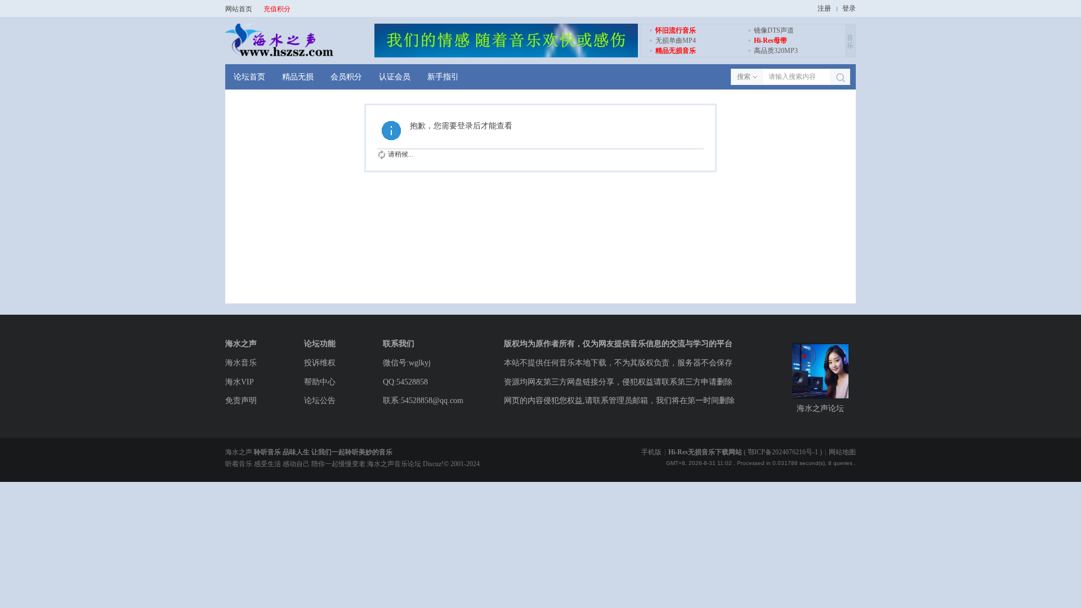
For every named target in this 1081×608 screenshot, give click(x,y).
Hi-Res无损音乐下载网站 (705, 452)
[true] (840, 77)
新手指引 (443, 77)
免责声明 (241, 400)
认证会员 (394, 77)
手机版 (651, 452)
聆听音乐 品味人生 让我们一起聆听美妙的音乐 (323, 452)
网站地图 (842, 452)
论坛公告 (320, 400)
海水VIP (239, 382)
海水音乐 (241, 363)
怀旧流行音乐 (675, 30)
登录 (849, 8)
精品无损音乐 (675, 51)
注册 (824, 8)
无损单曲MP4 (675, 40)
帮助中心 (320, 382)
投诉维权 (320, 363)
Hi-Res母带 (770, 40)
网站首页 (238, 9)
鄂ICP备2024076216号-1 (783, 452)
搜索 (744, 77)
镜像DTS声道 (774, 30)
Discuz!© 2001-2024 (451, 464)
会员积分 (346, 77)
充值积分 (277, 9)
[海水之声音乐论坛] (279, 55)
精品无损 (298, 77)
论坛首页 (249, 77)
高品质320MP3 (776, 51)
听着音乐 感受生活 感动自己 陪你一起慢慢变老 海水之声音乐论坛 (324, 464)
